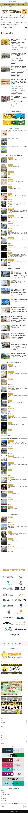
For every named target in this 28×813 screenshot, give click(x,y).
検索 (25, 806)
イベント (2, 733)
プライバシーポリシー (5, 794)
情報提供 (2, 790)
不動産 (2, 739)
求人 (2, 737)
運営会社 (2, 796)
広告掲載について (4, 798)
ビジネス (2, 735)
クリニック (3, 732)
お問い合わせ (3, 743)
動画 (2, 730)
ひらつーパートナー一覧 (5, 661)
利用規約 (2, 792)
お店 (2, 728)
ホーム (2, 718)
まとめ (2, 726)
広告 (2, 741)
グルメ (2, 724)
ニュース (2, 720)
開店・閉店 (3, 722)
